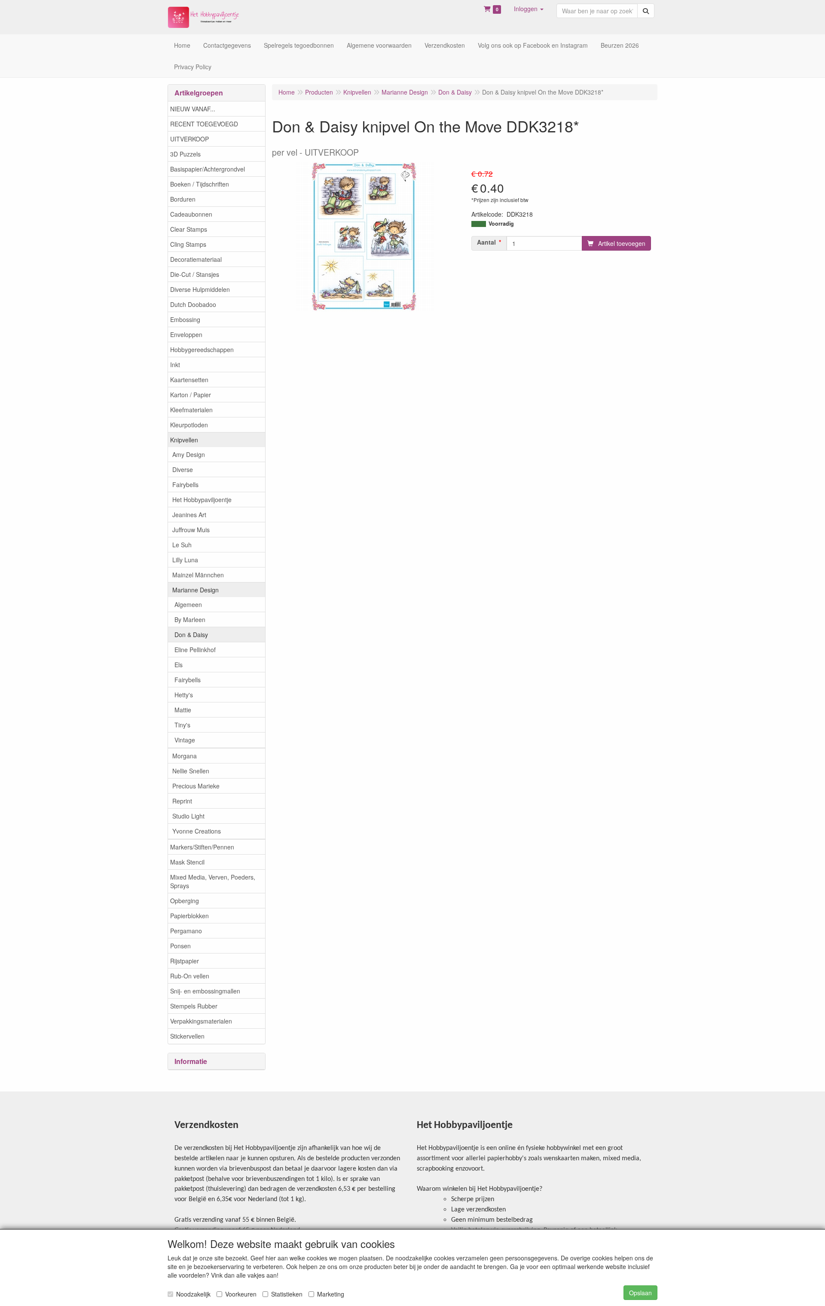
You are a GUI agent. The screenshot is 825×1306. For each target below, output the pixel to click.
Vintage (184, 740)
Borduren (183, 199)
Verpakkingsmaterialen (201, 1021)
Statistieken (286, 1294)
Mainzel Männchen (198, 574)
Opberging (184, 900)
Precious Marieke (196, 786)
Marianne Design (195, 590)
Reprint (182, 801)
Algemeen (188, 604)
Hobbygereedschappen (202, 349)
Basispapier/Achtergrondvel (207, 169)
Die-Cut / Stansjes (194, 274)
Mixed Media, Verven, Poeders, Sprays (212, 881)
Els (178, 664)
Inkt (175, 364)
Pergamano (186, 930)
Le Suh (182, 544)
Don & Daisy (191, 634)
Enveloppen (186, 334)
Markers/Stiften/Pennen (202, 847)
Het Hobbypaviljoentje (202, 499)
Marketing (330, 1294)
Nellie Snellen (190, 770)
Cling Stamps (188, 244)
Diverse (182, 469)
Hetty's (183, 694)
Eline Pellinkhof (195, 649)
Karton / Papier (190, 394)
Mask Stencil (187, 862)
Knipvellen (184, 439)
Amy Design (188, 454)
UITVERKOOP (189, 139)
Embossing (185, 319)
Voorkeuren (241, 1294)
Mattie (182, 709)
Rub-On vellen (189, 976)
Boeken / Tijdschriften (199, 184)
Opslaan (640, 1292)
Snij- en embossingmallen (205, 991)
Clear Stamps (188, 229)
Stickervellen (187, 1036)
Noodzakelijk (193, 1294)
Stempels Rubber (193, 1006)
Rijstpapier (184, 961)
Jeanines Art (189, 514)
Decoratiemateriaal (196, 259)
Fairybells (185, 484)
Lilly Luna (185, 559)
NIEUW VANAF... (192, 108)
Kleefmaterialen (191, 409)
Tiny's (182, 724)
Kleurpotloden (189, 424)
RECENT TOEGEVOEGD (204, 124)
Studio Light (188, 816)
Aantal (486, 242)
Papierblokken (189, 915)
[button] (528, 8)
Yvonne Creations (196, 831)
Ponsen (180, 945)
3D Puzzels (185, 154)
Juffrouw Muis (191, 529)
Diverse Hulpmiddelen (200, 289)
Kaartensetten (189, 379)
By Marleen (189, 619)
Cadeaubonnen (191, 214)
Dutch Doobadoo (193, 304)
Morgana (184, 755)
